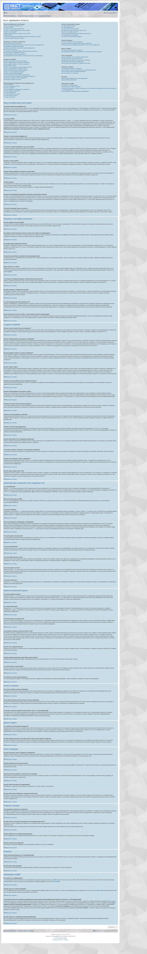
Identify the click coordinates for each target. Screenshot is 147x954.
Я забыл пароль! (8, 35)
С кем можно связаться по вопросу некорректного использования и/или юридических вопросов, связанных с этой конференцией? (89, 89)
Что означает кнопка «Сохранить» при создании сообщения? (19, 76)
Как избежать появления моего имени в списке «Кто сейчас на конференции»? (24, 44)
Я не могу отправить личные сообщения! (72, 41)
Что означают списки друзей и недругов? (72, 50)
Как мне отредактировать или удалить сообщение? (17, 62)
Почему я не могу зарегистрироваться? (14, 28)
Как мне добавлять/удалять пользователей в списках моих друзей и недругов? (82, 51)
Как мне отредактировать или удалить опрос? (15, 68)
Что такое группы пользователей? (70, 28)
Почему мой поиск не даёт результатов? (72, 58)
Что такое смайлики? (9, 87)
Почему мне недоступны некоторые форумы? (15, 70)
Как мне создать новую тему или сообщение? (15, 61)
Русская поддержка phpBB (60, 938)
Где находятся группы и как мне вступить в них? (74, 30)
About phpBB (56, 881)
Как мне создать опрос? (10, 65)
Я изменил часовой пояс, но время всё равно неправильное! (19, 48)
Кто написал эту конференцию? (70, 85)
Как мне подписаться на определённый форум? (74, 71)
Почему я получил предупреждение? (13, 73)
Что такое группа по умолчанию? (70, 35)
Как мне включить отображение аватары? (14, 52)
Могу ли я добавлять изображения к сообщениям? (16, 89)
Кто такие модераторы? (68, 27)
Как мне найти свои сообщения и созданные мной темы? (76, 63)
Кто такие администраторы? (69, 25)
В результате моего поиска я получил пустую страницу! (76, 60)
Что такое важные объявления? (12, 90)
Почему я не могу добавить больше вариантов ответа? (18, 67)
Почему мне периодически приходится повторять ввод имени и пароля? (22, 36)
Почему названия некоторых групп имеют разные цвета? (76, 33)
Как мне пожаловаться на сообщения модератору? (17, 74)
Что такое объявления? (10, 92)
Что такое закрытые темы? (11, 95)
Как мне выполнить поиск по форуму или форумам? (75, 57)
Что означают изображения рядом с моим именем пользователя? (20, 51)
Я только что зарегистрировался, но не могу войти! (17, 30)
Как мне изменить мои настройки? (12, 43)
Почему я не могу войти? (10, 31)
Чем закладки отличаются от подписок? (72, 68)
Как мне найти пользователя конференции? (73, 61)
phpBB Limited (57, 880)
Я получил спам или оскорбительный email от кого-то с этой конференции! (81, 44)
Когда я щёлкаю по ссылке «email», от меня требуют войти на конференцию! (23, 55)
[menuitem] (6, 13)
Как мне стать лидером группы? (70, 31)
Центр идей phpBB (97, 890)
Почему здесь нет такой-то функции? (71, 86)
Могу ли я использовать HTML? (12, 86)
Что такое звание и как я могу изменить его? (15, 54)
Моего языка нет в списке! (10, 49)
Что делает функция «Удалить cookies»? (14, 38)
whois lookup (111, 901)
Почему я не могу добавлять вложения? (14, 71)
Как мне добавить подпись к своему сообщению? (16, 64)
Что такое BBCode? (9, 84)
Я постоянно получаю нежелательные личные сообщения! (76, 43)
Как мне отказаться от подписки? (70, 73)
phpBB (9, 271)
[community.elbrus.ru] (12, 6)
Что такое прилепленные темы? (12, 94)
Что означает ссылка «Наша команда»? (72, 36)
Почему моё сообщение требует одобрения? (15, 77)
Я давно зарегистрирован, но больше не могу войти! (17, 33)
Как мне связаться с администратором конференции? (75, 91)
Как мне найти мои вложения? (69, 79)
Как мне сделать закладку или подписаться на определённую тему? (79, 70)
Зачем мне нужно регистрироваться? (13, 25)
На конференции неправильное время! (14, 46)
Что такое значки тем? (9, 97)
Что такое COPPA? (8, 27)
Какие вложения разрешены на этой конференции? (75, 78)
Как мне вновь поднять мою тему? (12, 79)
